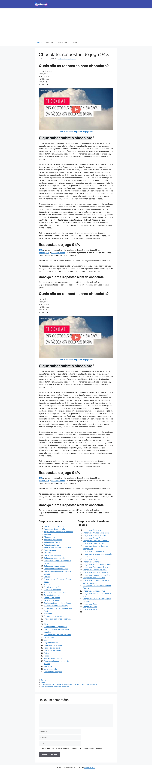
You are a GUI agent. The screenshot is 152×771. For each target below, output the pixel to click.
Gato (46, 621)
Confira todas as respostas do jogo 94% (76, 132)
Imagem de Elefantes (92, 562)
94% (41, 250)
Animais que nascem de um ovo (57, 548)
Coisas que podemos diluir (55, 558)
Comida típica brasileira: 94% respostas (55, 687)
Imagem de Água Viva (92, 530)
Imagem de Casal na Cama (94, 543)
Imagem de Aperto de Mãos (94, 535)
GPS (46, 624)
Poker (46, 653)
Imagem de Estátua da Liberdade (97, 564)
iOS (47, 253)
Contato (74, 42)
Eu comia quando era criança (56, 606)
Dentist (47, 577)
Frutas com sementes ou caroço (57, 619)
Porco (46, 656)
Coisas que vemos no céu (54, 566)
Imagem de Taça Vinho (92, 609)
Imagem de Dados (90, 559)
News (43, 682)
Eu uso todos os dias (52, 595)
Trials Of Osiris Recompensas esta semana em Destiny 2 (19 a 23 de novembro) (69, 684)
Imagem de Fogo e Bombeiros (95, 572)
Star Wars (48, 666)
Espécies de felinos (52, 598)
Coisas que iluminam (52, 555)
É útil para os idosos (52, 590)
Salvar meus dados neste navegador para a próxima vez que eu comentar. (72, 748)
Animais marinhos (51, 545)
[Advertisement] (76, 23)
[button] (114, 42)
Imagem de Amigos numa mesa (96, 533)
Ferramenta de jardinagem (55, 616)
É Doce (47, 584)
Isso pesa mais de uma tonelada (57, 635)
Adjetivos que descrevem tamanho (58, 532)
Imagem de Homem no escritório (96, 575)
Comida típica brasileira (54, 526)
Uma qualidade (50, 669)
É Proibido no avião (52, 587)
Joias (46, 640)
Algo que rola (49, 537)
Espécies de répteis (52, 600)
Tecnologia (50, 42)
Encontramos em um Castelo (56, 592)
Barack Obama (50, 550)
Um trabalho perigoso (53, 672)
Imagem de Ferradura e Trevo (95, 567)
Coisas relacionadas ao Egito (56, 569)
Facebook (48, 614)
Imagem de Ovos (90, 604)
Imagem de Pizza (90, 607)
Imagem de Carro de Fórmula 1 (96, 541)
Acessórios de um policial (54, 529)
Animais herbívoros (52, 542)
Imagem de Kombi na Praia (94, 578)
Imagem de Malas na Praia (94, 591)
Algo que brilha (50, 534)
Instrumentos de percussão (55, 627)
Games (39, 42)
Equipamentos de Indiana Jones (57, 603)
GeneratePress (89, 768)
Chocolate (48, 553)
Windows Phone (58, 253)
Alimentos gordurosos (53, 540)
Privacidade (62, 42)
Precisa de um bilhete (53, 658)
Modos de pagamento (53, 645)
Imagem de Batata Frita (93, 538)
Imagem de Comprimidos (93, 551)
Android (42, 253)
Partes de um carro (52, 648)
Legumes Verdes (51, 643)
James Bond (49, 637)
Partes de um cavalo (52, 651)
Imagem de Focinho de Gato (95, 570)
